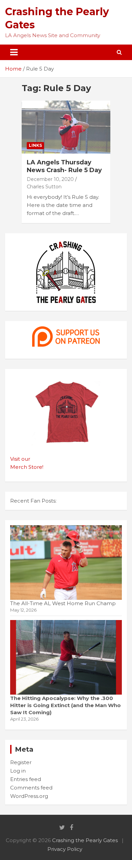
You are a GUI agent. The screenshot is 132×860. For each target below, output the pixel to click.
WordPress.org (29, 796)
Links (35, 145)
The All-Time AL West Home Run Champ (63, 603)
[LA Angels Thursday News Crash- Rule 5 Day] (66, 127)
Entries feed (25, 779)
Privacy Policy (64, 849)
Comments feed (31, 787)
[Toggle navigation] (14, 52)
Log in (18, 771)
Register (20, 762)
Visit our (20, 459)
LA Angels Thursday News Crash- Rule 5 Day (64, 166)
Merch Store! (26, 467)
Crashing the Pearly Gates (85, 840)
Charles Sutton (44, 187)
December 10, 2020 (50, 179)
